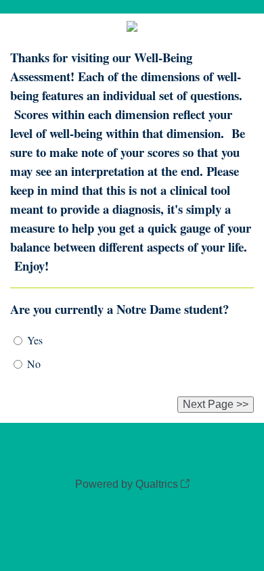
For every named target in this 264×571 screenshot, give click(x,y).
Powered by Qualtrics (126, 484)
